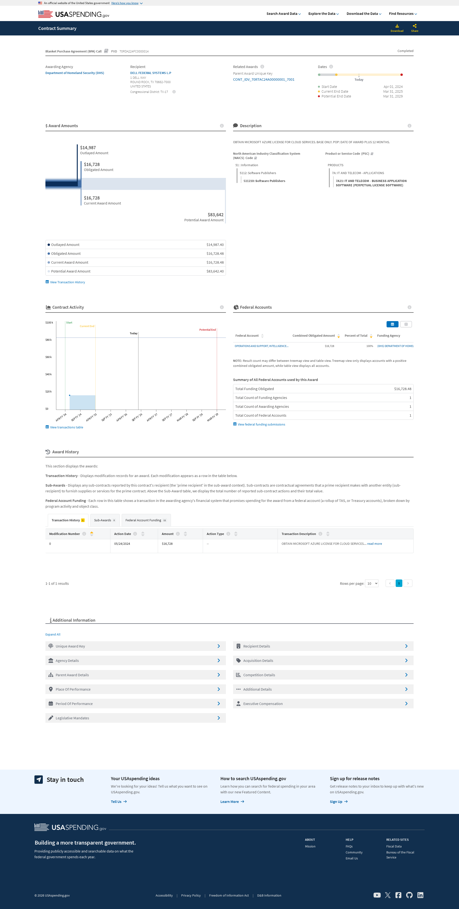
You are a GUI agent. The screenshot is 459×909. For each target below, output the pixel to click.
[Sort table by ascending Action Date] (142, 533)
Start (69, 322)
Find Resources (401, 13)
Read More (374, 543)
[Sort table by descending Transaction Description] (327, 535)
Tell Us (116, 801)
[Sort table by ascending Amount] (185, 533)
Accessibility (164, 895)
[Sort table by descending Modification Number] (91, 535)
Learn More (229, 801)
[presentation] (174, 91)
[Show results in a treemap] (406, 324)
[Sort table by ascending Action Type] (235, 533)
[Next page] (408, 583)
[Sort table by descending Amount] (185, 535)
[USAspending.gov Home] (73, 14)
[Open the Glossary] (106, 51)
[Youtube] (377, 895)
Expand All (52, 634)
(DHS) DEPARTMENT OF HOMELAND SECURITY (404, 346)
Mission (310, 846)
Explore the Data (321, 13)
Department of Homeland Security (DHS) (74, 73)
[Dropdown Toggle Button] (415, 26)
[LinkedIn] (420, 895)
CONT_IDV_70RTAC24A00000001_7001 (264, 79)
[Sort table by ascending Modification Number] (91, 533)
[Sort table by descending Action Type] (235, 535)
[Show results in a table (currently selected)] (393, 324)
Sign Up (336, 801)
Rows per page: (352, 583)
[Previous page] (390, 583)
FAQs (349, 846)
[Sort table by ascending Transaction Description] (327, 533)
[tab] (68, 520)
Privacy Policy (191, 895)
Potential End (207, 329)
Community (354, 852)
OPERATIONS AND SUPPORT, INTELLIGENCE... (262, 346)
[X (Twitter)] (388, 895)
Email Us (352, 858)
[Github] (409, 895)
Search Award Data (282, 13)
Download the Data (362, 13)
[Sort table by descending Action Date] (142, 535)
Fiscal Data (394, 846)
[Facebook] (398, 895)
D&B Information (269, 895)
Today (133, 333)
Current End (87, 326)
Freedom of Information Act (229, 895)
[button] (135, 646)
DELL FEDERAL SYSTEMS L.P (150, 73)
